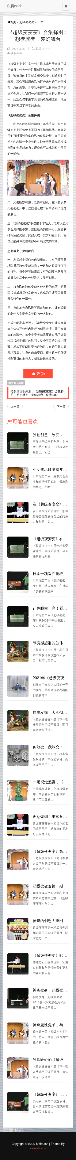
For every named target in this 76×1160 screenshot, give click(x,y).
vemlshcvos (38, 1148)
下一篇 (61, 406)
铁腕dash (14, 5)
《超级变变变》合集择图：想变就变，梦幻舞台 (37, 393)
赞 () (40, 373)
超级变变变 (26, 22)
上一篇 (15, 406)
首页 (13, 22)
